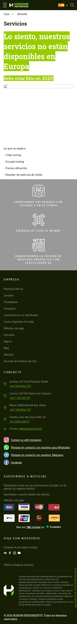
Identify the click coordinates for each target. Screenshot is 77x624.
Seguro (8, 341)
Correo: (25, 428)
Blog (6, 348)
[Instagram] (15, 553)
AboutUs (9, 354)
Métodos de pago (14, 328)
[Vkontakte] (5, 553)
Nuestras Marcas (13, 288)
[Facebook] (10, 553)
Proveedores (11, 302)
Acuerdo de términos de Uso (20, 361)
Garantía (9, 295)
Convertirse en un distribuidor (21, 315)
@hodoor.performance (75, 587)
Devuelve (9, 334)
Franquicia (10, 308)
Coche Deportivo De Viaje (19, 321)
